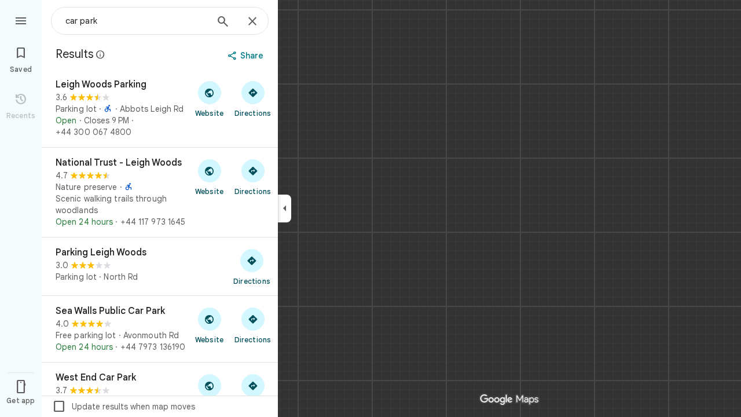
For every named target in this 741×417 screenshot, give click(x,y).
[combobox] (136, 21)
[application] (370, 208)
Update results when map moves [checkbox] (123, 407)
